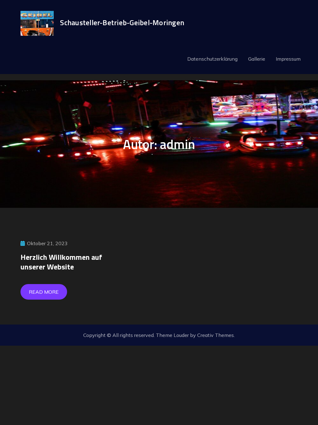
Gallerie (256, 59)
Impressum (288, 59)
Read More (44, 292)
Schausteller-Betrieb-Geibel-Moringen (122, 22)
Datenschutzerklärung (212, 59)
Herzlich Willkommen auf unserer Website (61, 261)
